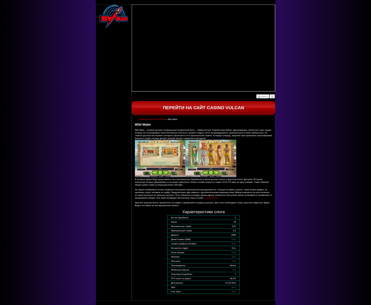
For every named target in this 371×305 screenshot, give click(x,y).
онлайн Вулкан (211, 198)
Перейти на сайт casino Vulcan (203, 107)
